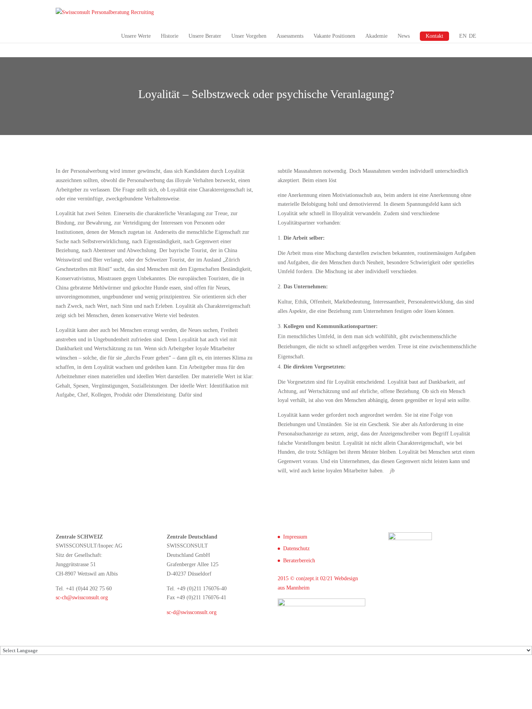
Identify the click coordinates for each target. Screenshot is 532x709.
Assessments (290, 36)
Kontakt (434, 36)
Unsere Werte (136, 36)
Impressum (295, 537)
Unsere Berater (204, 36)
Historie (169, 36)
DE (472, 36)
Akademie (376, 36)
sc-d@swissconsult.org (192, 612)
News (404, 36)
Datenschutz (296, 548)
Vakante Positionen (334, 36)
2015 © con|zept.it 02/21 (305, 578)
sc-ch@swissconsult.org (82, 597)
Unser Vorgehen (248, 36)
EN (463, 36)
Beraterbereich (299, 560)
